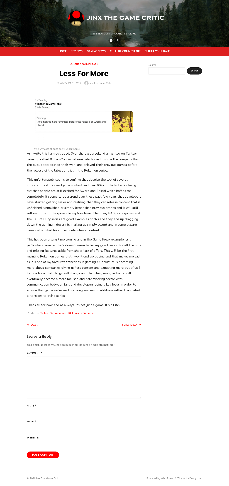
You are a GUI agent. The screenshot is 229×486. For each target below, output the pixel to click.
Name (31, 405)
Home (63, 51)
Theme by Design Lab (189, 478)
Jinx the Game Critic (100, 83)
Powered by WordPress (160, 478)
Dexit (34, 324)
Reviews (76, 51)
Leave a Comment (83, 313)
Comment (34, 353)
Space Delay (130, 324)
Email (31, 421)
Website (32, 437)
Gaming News (96, 51)
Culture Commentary (125, 51)
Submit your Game (157, 51)
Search (152, 65)
